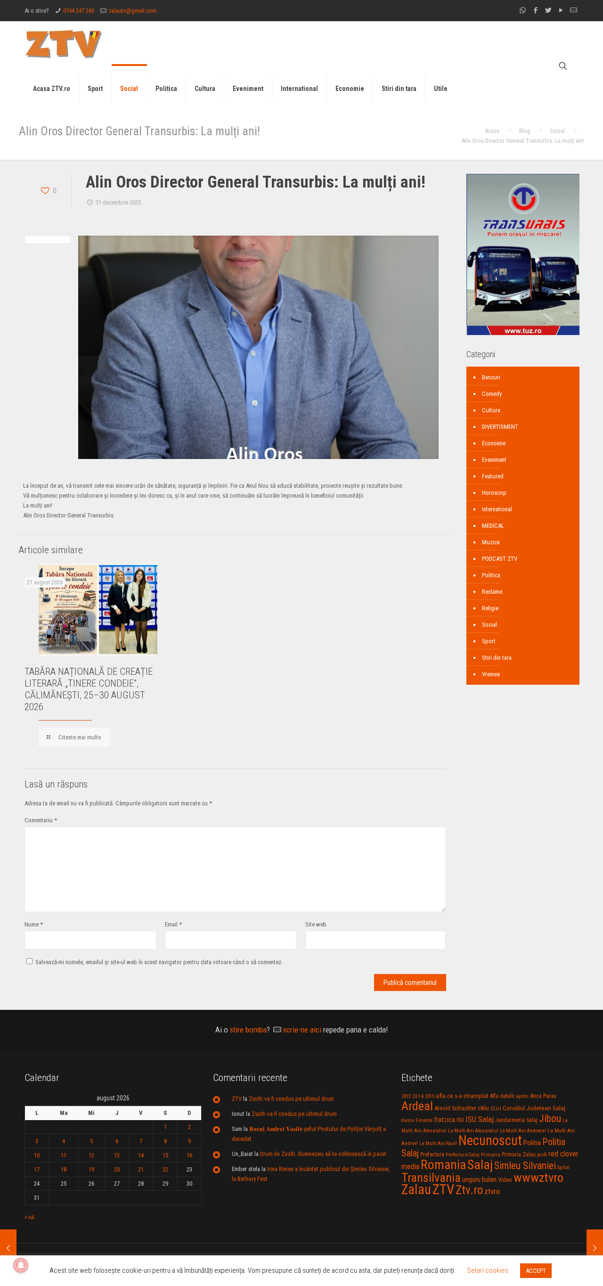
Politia (532, 1143)
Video (505, 1179)
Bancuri (491, 377)
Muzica (491, 542)
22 (165, 1169)
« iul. (30, 1216)
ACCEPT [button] (536, 1270)
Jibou (550, 1118)
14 (141, 1155)
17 (37, 1169)
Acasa (492, 130)
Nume (33, 924)
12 (91, 1155)
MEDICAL (493, 525)
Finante (424, 1120)
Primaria (490, 1155)
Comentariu (40, 820)
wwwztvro (538, 1177)
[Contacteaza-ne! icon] (574, 10)
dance (407, 1120)
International (497, 509)
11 (63, 1155)
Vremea (491, 674)
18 (63, 1169)
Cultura (491, 410)
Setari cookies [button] (487, 1270)
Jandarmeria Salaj (516, 1119)
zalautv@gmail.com (132, 10)
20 (117, 1169)
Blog (524, 130)
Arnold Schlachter (455, 1108)
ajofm (522, 1096)
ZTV (237, 1098)
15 (165, 1155)
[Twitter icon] (548, 10)
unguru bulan (479, 1179)
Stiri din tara (497, 657)
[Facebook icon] (535, 10)
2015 (429, 1096)
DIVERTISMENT (500, 426)
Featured (493, 476)
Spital (563, 1167)
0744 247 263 (78, 10)
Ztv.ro (469, 1190)
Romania (443, 1164)
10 (37, 1155)
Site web (315, 924)
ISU (460, 1120)
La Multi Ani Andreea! (523, 1131)
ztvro (492, 1191)
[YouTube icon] (561, 10)
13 (117, 1155)
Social (557, 130)
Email (173, 924)
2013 (406, 1096)
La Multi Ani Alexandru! (473, 1131)
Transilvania (431, 1178)
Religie (490, 608)
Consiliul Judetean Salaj (534, 1108)
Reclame (492, 591)
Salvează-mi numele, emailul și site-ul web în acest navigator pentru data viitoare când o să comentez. (159, 962)
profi (542, 1154)
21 (141, 1169)
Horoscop (494, 492)
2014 (418, 1096)
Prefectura (432, 1154)
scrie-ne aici (302, 1029)
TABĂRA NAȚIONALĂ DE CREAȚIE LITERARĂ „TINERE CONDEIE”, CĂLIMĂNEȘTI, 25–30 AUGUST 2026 (88, 689)
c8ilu (483, 1108)
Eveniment (494, 459)
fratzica (444, 1119)
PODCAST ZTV (499, 558)
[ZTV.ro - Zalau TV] (63, 43)
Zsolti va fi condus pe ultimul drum (291, 1098)
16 (189, 1155)
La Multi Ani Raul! (438, 1143)
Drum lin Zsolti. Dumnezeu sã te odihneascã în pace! (323, 1153)
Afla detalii (502, 1096)
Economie (493, 443)
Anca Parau (543, 1095)
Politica (491, 575)
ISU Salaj (479, 1119)
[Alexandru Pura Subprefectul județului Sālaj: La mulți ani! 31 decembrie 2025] (8, 1248)
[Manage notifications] (20, 1265)
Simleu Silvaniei (525, 1165)
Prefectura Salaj (463, 1155)
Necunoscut (490, 1140)
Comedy (492, 393)
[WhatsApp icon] (523, 10)
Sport (489, 641)
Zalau (416, 1189)
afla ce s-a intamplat (462, 1095)
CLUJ (495, 1109)
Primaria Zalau (519, 1154)
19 (91, 1169)
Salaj (480, 1164)
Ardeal (417, 1106)
